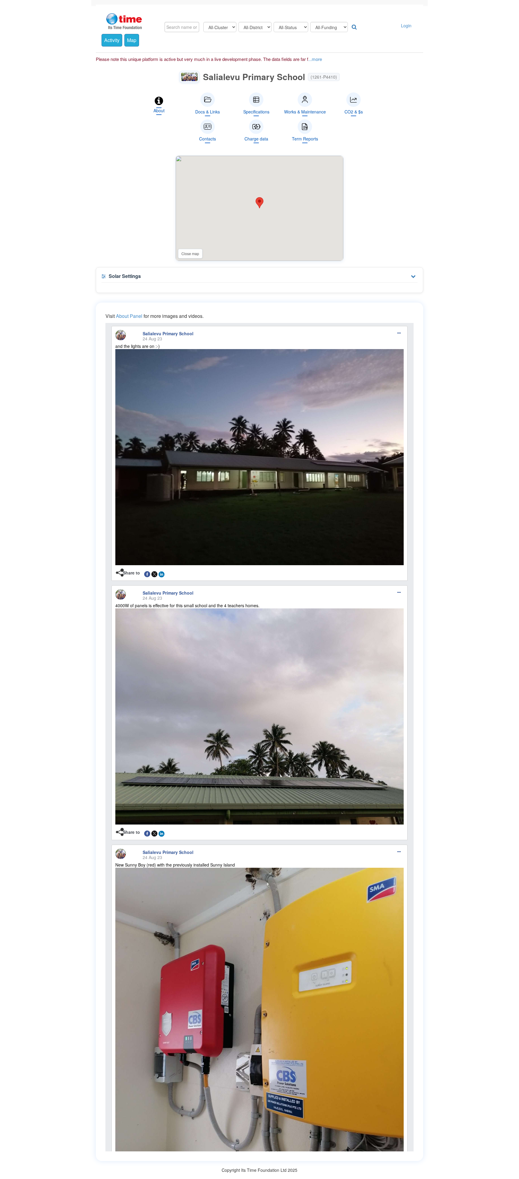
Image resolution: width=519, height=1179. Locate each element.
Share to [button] (131, 573)
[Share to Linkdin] (162, 573)
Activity (112, 40)
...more (315, 59)
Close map (190, 253)
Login (406, 26)
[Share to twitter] (154, 573)
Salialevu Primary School (168, 333)
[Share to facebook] (147, 573)
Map (131, 40)
